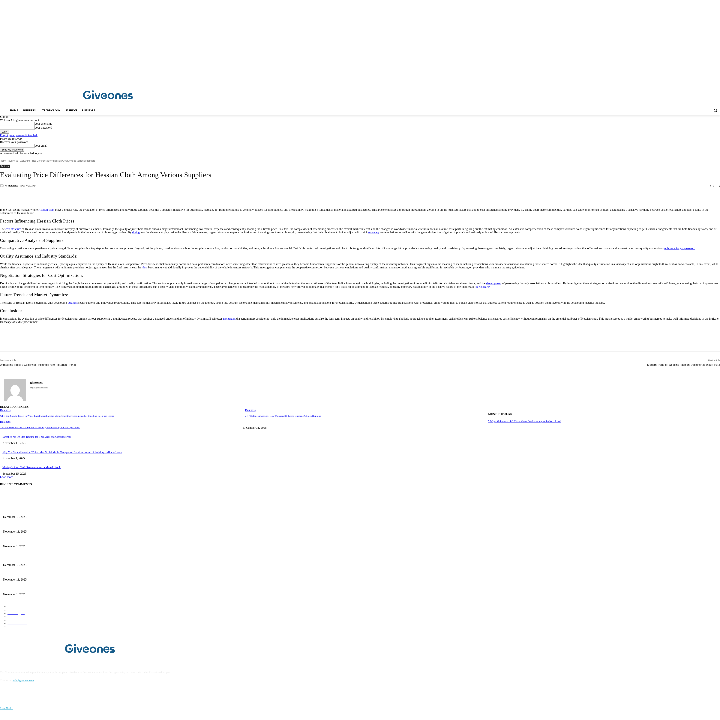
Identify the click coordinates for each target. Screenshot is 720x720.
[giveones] (2, 185)
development (493, 283)
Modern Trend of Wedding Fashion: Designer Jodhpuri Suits (683, 364)
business (73, 302)
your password (43, 127)
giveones (13, 185)
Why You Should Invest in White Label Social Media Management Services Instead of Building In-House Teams (57, 415)
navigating (229, 318)
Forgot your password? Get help (19, 135)
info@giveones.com (23, 680)
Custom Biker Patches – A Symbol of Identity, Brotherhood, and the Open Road (40, 427)
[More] (88, 195)
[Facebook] (712, 79)
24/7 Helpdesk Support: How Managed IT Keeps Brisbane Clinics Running (283, 415)
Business (13, 160)
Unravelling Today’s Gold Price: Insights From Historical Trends (38, 364)
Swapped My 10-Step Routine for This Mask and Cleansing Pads (36, 436)
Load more (6, 477)
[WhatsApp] (75, 195)
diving (136, 232)
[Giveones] (108, 95)
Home (3, 160)
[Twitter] (48, 195)
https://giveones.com (39, 388)
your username (43, 123)
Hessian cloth (46, 209)
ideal (144, 267)
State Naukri (6, 708)
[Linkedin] (718, 79)
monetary (373, 232)
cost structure (13, 229)
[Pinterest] (61, 195)
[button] (715, 110)
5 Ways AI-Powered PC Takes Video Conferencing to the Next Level (524, 421)
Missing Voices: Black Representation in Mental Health (31, 467)
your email (41, 145)
